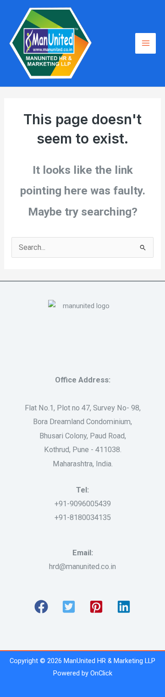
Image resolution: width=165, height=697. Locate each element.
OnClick (101, 673)
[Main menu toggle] (145, 43)
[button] (41, 606)
